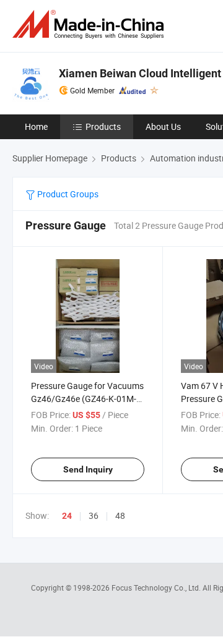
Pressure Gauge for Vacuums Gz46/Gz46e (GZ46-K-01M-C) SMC (87, 398)
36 (93, 515)
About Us (163, 126)
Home (36, 126)
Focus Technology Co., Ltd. (157, 587)
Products (103, 126)
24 (67, 516)
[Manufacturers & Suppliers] (90, 24)
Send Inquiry (88, 469)
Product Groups (66, 194)
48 (120, 515)
